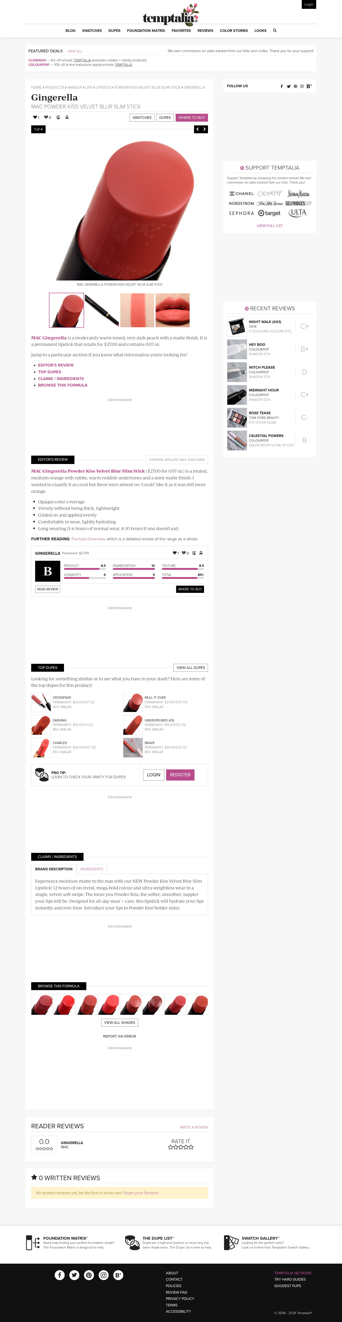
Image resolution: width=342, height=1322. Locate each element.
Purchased (196, 460)
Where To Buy (190, 589)
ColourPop (38, 65)
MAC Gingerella (49, 337)
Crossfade (62, 698)
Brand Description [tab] (54, 869)
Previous (197, 129)
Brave (150, 743)
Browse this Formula (62, 385)
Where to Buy (192, 117)
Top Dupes (49, 371)
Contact (174, 1279)
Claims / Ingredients (61, 378)
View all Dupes (191, 667)
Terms (172, 1305)
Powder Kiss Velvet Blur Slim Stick (147, 87)
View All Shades (119, 1022)
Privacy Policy (180, 1298)
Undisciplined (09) (159, 720)
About (172, 1273)
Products (54, 87)
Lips (88, 87)
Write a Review (194, 1127)
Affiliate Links (175, 460)
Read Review (47, 589)
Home (36, 87)
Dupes (165, 117)
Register (180, 775)
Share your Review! (140, 1192)
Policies (173, 1286)
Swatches (142, 117)
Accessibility (178, 1311)
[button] (70, 31)
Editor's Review (56, 365)
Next (204, 129)
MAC (37, 106)
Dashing (60, 720)
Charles (60, 743)
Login (309, 4)
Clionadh (37, 60)
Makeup (75, 87)
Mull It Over (155, 698)
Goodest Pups (287, 1286)
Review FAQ (176, 1292)
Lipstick (103, 87)
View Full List (270, 226)
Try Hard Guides (290, 1279)
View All (74, 51)
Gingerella (54, 96)
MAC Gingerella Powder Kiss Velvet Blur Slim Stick (88, 471)
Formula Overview (88, 538)
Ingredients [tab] (91, 869)
